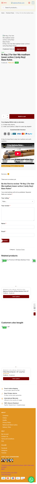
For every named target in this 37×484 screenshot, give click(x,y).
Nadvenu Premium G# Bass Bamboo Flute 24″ (16, 291)
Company (5, 415)
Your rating (5, 198)
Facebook (4, 448)
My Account (5, 434)
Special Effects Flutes (18, 289)
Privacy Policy (7, 422)
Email (3, 231)
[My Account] (29, 3)
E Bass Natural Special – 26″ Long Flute (14, 372)
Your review (5, 206)
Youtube (3, 452)
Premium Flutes (10, 13)
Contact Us (4, 436)
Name (3, 223)
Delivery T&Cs (7, 427)
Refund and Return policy (10, 425)
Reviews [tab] (5, 174)
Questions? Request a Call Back (12, 166)
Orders (5, 418)
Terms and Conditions (7, 439)
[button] (32, 3)
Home (2, 13)
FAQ (2, 441)
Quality (5, 420)
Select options (16, 296)
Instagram (4, 450)
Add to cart (21, 49)
